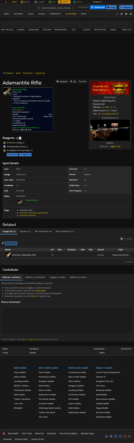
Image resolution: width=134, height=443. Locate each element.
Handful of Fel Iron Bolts (19, 150)
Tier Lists (18, 403)
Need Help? (13, 433)
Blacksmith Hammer (21, 96)
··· (86, 2)
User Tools (27, 433)
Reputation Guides (47, 394)
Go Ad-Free (71, 14)
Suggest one (115, 146)
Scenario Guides (46, 403)
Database (18, 14)
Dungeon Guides (46, 381)
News (6, 14)
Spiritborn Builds (103, 417)
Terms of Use (37, 439)
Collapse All (26, 154)
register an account (35, 339)
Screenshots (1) (110, 117)
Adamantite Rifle (19, 107)
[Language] (131, 14)
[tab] (9, 231)
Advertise (51, 433)
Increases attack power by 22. (29, 127)
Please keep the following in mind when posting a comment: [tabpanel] (31, 311)
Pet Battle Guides (47, 399)
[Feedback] (126, 14)
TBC (53, 2)
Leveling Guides (21, 381)
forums (33, 296)
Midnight (18, 408)
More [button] (83, 14)
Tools (5, 352)
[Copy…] (122, 239)
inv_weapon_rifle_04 (109, 113)
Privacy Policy (21, 439)
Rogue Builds (102, 408)
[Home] (17, 7)
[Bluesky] (116, 436)
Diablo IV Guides (104, 368)
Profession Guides (22, 390)
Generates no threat (27, 215)
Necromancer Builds (105, 399)
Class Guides (20, 372)
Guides (41, 14)
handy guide (40, 290)
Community (55, 14)
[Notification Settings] (122, 14)
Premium (7, 439)
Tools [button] (31, 14)
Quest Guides (45, 390)
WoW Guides (20, 368)
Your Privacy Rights (68, 433)
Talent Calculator (22, 399)
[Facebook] (120, 436)
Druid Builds (101, 394)
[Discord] (106, 436)
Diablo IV (100, 2)
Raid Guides (19, 394)
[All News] (6, 2)
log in (24, 339)
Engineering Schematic (120, 255)
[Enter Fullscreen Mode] (117, 14)
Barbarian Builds (103, 390)
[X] (111, 436)
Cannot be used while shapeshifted (33, 213)
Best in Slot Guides (77, 377)
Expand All (13, 154)
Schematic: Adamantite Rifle (24, 255)
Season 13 (100, 377)
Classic (41, 2)
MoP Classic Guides (48, 368)
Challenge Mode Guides (50, 408)
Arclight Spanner (35, 96)
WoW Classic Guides (78, 368)
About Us (39, 433)
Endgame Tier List (104, 381)
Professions (28, 73)
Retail (27, 2)
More (102, 352)
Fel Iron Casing (19, 101)
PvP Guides (73, 399)
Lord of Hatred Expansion (108, 372)
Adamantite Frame (34, 101)
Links (84, 81)
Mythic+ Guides (21, 385)
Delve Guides (20, 377)
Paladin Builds (102, 403)
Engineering (40, 73)
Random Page (87, 433)
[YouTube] (125, 436)
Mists (79, 2)
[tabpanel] (67, 250)
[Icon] (7, 92)
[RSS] (129, 436)
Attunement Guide (77, 372)
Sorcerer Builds (103, 412)
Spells (18, 73)
